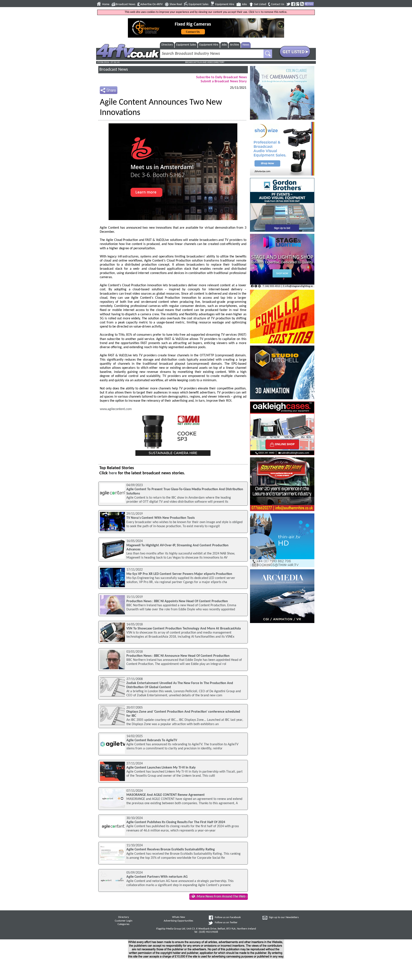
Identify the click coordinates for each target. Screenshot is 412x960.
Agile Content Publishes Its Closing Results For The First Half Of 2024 (175, 822)
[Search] (268, 53)
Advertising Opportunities (178, 921)
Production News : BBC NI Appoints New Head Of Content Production (177, 601)
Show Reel (176, 4)
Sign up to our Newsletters (284, 917)
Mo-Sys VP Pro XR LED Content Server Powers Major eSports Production (179, 574)
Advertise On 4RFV (151, 4)
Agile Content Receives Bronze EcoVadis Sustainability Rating (170, 849)
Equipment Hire (224, 4)
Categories (123, 924)
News (245, 44)
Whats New (178, 917)
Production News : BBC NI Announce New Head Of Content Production (178, 656)
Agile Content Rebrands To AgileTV (151, 740)
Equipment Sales (198, 4)
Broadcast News (125, 4)
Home (105, 4)
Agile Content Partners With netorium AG (157, 877)
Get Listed (260, 4)
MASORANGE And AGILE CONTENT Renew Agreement (165, 795)
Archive (234, 44)
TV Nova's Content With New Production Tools (160, 518)
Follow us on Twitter (226, 922)
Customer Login (123, 921)
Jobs (244, 4)
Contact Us (277, 4)
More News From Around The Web (221, 896)
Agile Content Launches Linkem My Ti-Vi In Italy (161, 767)
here (257, 12)
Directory (167, 44)
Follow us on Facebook (228, 917)
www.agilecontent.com (116, 409)
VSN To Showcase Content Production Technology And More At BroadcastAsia (183, 628)
